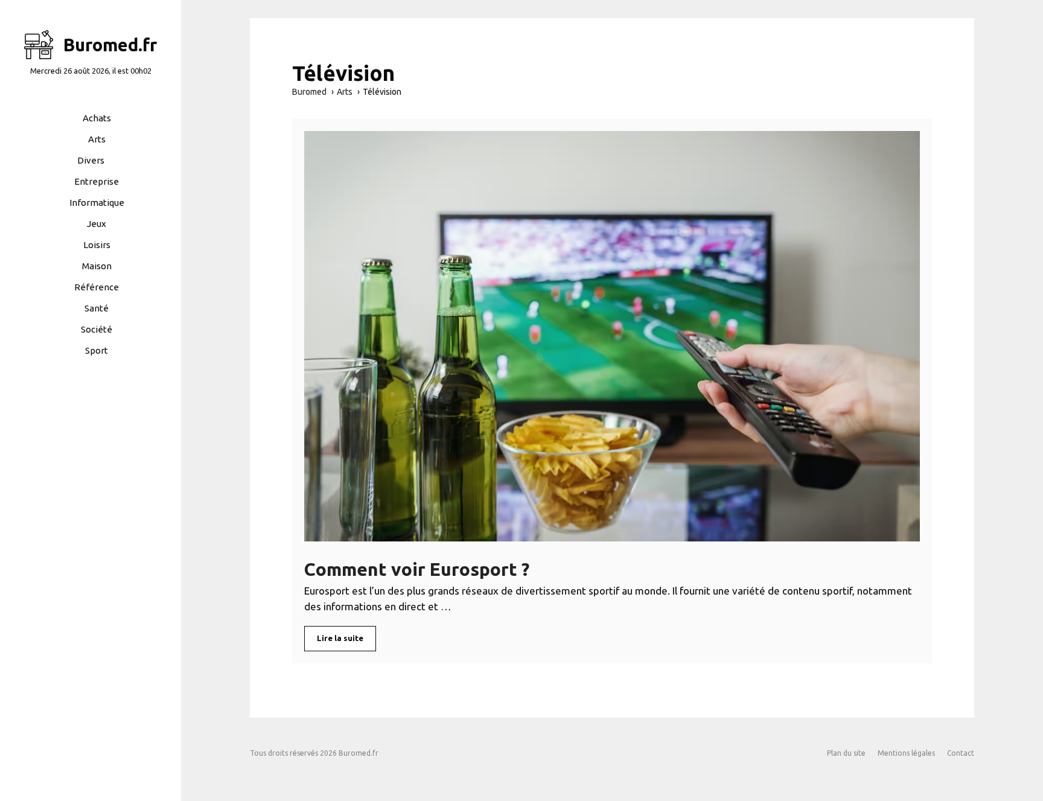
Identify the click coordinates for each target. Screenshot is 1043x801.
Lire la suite (340, 638)
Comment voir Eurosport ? (416, 569)
